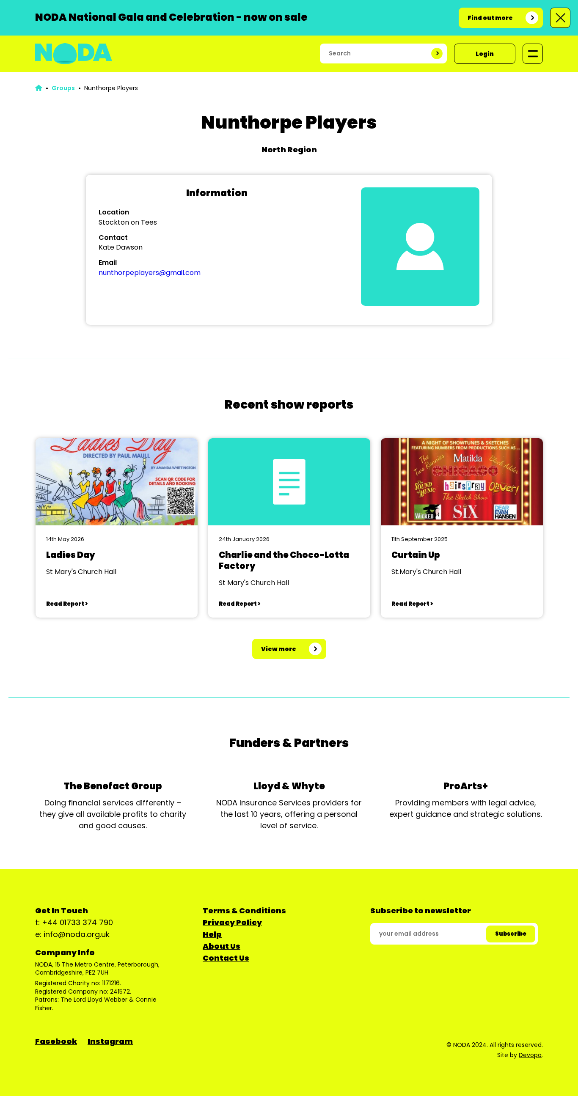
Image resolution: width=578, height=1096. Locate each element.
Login (485, 53)
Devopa (530, 1055)
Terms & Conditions (244, 910)
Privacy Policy (232, 922)
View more (278, 649)
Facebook (56, 1041)
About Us (221, 946)
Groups (63, 88)
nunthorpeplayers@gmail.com (150, 272)
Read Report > (67, 604)
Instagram (110, 1041)
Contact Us (226, 958)
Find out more (490, 18)
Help (212, 934)
